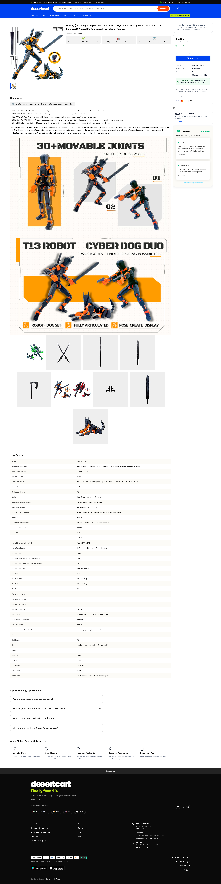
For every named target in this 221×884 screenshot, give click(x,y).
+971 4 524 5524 (142, 847)
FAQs (187, 870)
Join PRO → (179, 122)
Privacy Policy (183, 861)
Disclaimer (184, 866)
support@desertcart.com (147, 838)
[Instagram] (178, 807)
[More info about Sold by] (204, 65)
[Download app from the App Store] (56, 868)
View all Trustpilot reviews (193, 183)
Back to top (110, 771)
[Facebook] (188, 807)
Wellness (34, 15)
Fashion (66, 15)
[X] (183, 807)
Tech (43, 15)
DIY (75, 15)
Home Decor (54, 15)
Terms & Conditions (180, 857)
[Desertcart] (40, 8)
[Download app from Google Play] (39, 868)
